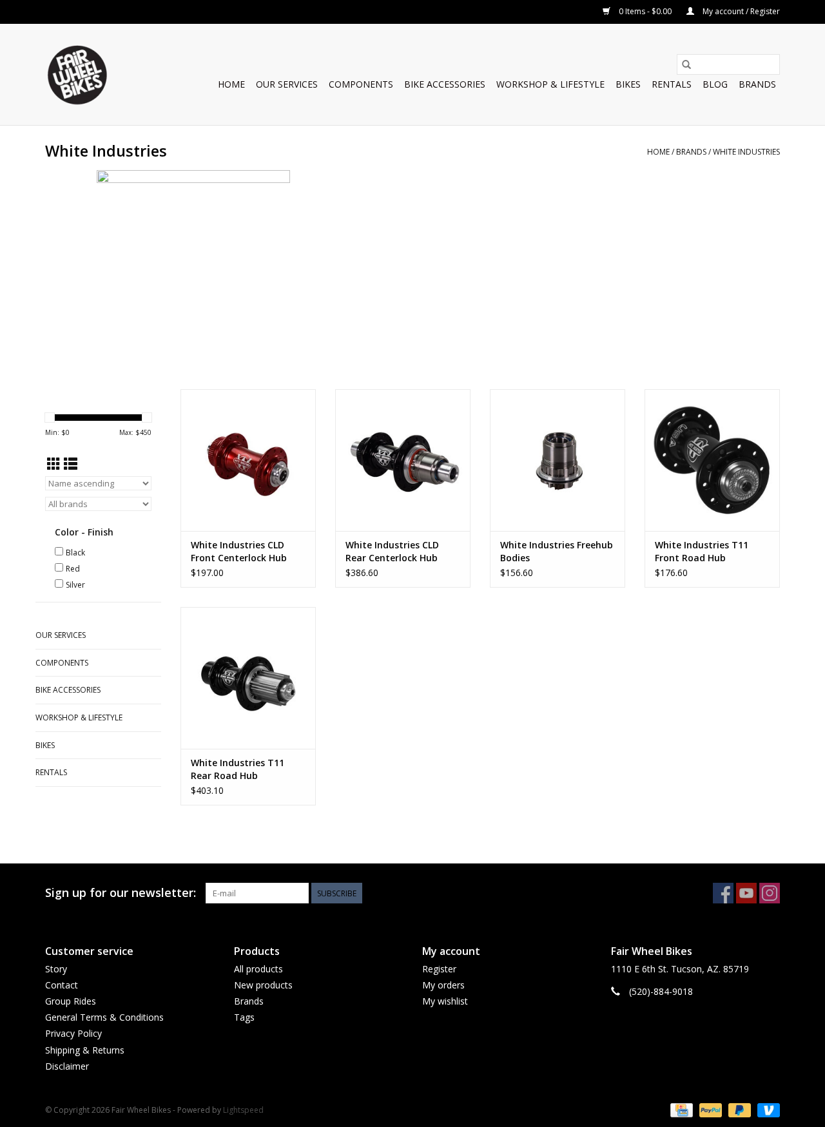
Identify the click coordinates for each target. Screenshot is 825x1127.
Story (56, 969)
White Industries (746, 151)
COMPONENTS (361, 84)
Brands (757, 84)
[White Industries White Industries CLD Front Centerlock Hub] (248, 460)
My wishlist (445, 1001)
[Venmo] (766, 1109)
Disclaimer (67, 1066)
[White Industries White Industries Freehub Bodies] (557, 460)
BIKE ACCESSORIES (444, 84)
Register (439, 969)
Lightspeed (243, 1109)
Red (73, 568)
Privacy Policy (73, 1033)
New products (263, 985)
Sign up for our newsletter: (120, 893)
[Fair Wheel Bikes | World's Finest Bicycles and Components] (76, 74)
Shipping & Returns (84, 1050)
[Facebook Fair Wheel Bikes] (723, 893)
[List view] (70, 464)
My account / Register (740, 11)
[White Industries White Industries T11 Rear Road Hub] (248, 678)
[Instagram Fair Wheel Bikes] (769, 893)
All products (258, 969)
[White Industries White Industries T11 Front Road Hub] (712, 460)
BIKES (628, 84)
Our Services (287, 84)
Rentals (672, 84)
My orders (443, 985)
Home (231, 84)
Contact (61, 985)
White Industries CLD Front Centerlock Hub (239, 551)
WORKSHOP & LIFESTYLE (550, 84)
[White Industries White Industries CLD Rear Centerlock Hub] (403, 460)
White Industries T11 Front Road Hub (701, 551)
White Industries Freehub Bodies (556, 551)
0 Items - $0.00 (645, 11)
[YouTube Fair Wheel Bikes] (746, 893)
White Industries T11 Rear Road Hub (237, 769)
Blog (715, 84)
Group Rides (70, 1001)
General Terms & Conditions (104, 1017)
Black (75, 552)
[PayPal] (709, 1109)
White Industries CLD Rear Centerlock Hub (392, 551)
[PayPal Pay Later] (738, 1109)
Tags (244, 1017)
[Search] (686, 64)
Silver (75, 584)
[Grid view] (54, 464)
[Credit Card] (680, 1109)
